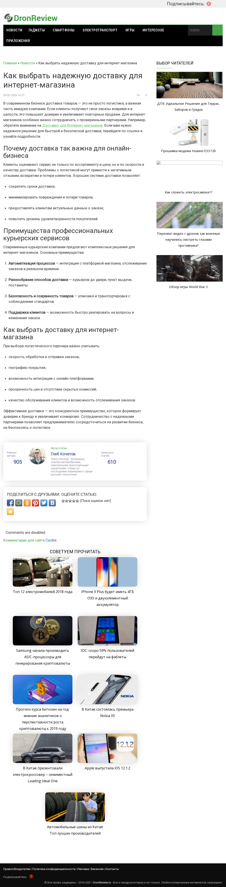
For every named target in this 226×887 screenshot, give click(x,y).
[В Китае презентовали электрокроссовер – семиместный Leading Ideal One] (42, 761)
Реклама (83, 869)
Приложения (18, 41)
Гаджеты (37, 30)
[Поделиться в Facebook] (10, 502)
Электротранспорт (100, 30)
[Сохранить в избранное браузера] (10, 511)
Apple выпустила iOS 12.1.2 (107, 768)
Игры (130, 30)
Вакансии (97, 869)
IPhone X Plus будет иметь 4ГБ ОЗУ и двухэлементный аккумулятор (107, 598)
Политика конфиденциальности (53, 869)
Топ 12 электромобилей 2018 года (42, 591)
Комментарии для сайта (29, 540)
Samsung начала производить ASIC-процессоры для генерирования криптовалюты (42, 657)
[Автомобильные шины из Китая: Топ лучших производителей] (75, 820)
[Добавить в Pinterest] (35, 502)
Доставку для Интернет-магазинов (72, 125)
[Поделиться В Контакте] (52, 502)
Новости (14, 30)
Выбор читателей (174, 63)
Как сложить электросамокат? (188, 192)
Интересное (153, 30)
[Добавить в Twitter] (43, 502)
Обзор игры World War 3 (188, 286)
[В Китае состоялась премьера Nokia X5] (107, 702)
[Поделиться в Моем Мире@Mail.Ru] (18, 502)
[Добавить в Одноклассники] (27, 502)
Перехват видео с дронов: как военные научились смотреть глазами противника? (188, 239)
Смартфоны (64, 30)
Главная (10, 63)
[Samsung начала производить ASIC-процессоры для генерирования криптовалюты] (42, 644)
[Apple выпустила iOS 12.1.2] (107, 761)
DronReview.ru (102, 882)
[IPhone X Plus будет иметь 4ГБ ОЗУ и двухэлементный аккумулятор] (107, 585)
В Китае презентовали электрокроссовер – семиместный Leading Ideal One (42, 774)
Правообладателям (16, 869)
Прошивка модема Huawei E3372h (188, 151)
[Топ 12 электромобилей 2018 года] (42, 585)
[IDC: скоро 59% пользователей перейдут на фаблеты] (107, 644)
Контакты (112, 869)
